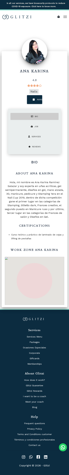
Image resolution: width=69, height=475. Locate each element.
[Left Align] (59, 17)
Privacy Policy (34, 429)
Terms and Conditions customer (34, 434)
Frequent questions (34, 423)
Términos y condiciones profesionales (34, 439)
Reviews (36, 147)
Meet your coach (34, 401)
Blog (34, 407)
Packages (35, 342)
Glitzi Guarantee (34, 385)
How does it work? (34, 380)
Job (36, 126)
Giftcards (34, 358)
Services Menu (34, 336)
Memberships (34, 364)
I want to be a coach (34, 396)
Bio (36, 116)
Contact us (34, 445)
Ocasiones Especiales (34, 347)
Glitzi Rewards (34, 391)
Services (36, 136)
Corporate (34, 353)
